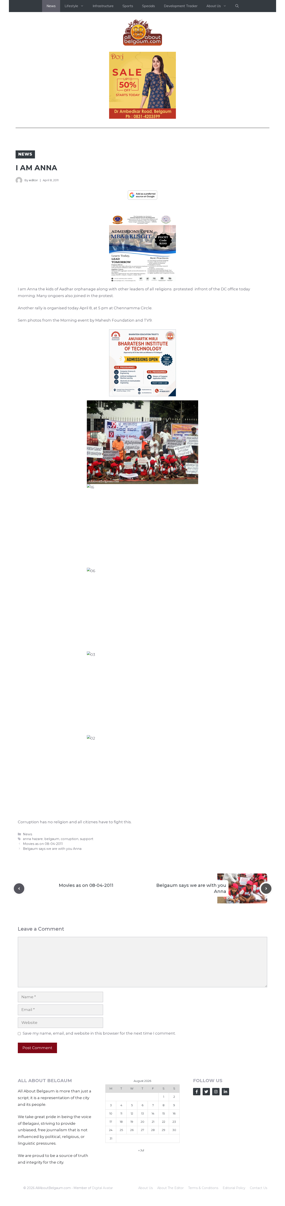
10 (110, 1113)
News (51, 6)
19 (131, 1121)
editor (33, 180)
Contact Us (258, 1188)
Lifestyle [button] (71, 6)
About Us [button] (213, 6)
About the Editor (170, 1188)
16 (174, 1113)
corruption (69, 839)
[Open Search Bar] (237, 6)
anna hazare (33, 839)
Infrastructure (103, 6)
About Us (145, 1188)
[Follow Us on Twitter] (206, 1091)
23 (174, 1121)
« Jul (141, 1150)
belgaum (51, 839)
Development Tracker (180, 6)
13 (142, 1113)
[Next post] (266, 888)
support (86, 839)
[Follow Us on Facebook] (196, 1091)
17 (111, 1121)
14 (153, 1113)
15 (163, 1113)
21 (153, 1121)
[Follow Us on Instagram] (216, 1091)
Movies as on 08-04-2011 (43, 844)
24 (110, 1130)
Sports (127, 6)
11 (121, 1113)
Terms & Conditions (203, 1188)
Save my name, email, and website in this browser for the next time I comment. (99, 1033)
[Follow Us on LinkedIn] (225, 1091)
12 (132, 1113)
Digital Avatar (102, 1188)
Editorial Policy (234, 1188)
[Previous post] (19, 888)
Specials (148, 6)
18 (121, 1121)
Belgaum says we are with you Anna (52, 849)
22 (163, 1121)
